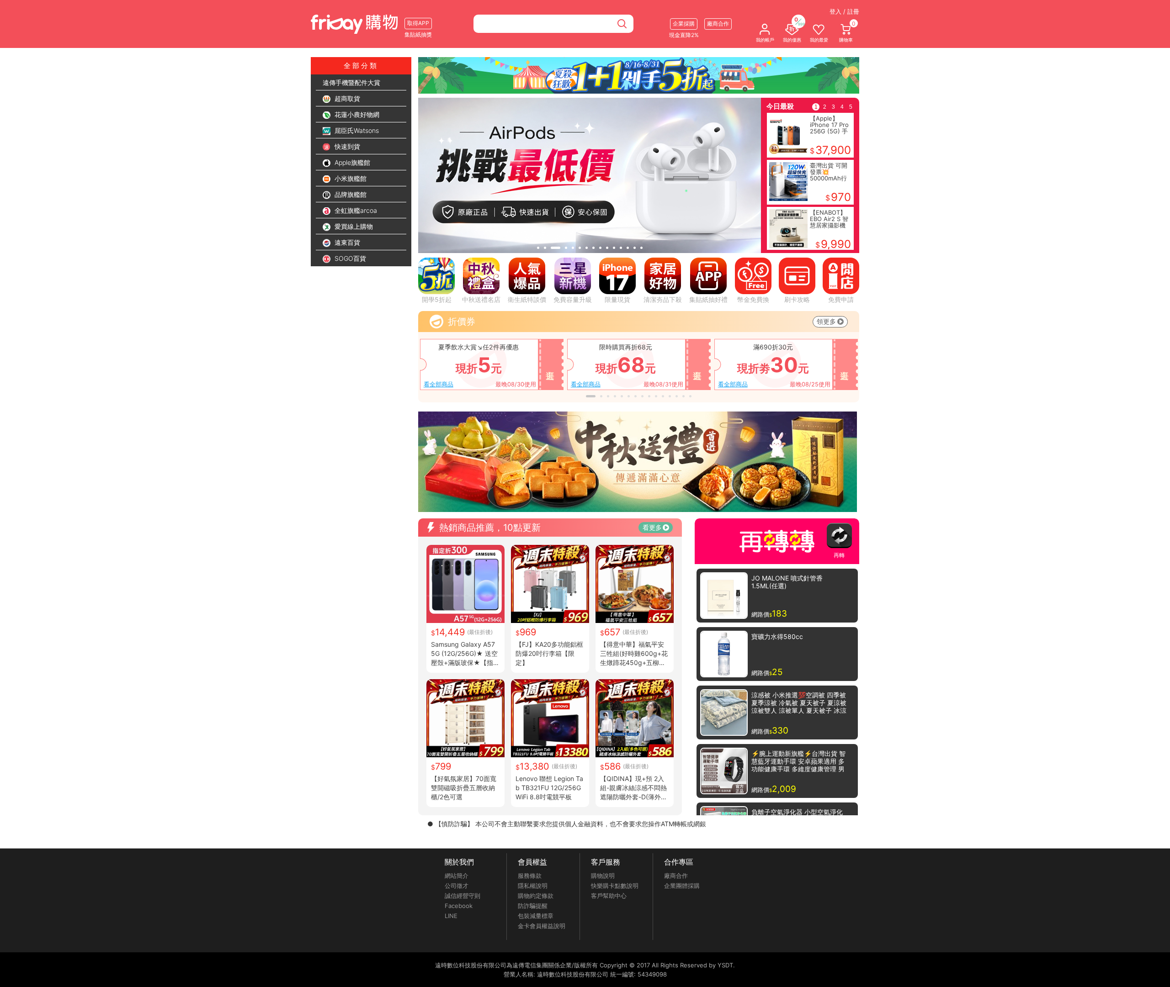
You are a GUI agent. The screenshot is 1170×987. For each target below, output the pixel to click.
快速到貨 (346, 146)
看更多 (652, 527)
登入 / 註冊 (844, 11)
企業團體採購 (682, 885)
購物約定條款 (535, 895)
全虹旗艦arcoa (355, 210)
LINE (451, 915)
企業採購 (684, 23)
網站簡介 (456, 875)
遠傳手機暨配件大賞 (351, 82)
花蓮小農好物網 (356, 114)
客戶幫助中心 (609, 895)
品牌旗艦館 (350, 194)
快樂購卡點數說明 (614, 885)
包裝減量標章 (535, 915)
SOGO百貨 (349, 258)
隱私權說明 (533, 885)
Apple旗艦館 (351, 162)
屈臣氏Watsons (356, 130)
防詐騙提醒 (533, 905)
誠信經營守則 (462, 895)
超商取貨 (346, 98)
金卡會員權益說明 (541, 925)
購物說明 (603, 875)
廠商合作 (676, 875)
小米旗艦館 (350, 178)
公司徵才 (456, 885)
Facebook (459, 905)
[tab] (538, 248)
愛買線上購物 (353, 226)
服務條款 (530, 875)
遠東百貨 (346, 242)
